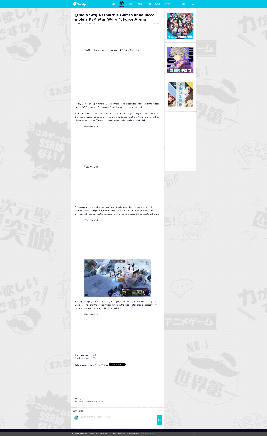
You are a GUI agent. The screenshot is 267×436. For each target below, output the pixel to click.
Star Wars (99, 401)
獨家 (140, 4)
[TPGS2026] (122, 4)
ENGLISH (167, 4)
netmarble (90, 401)
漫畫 (149, 4)
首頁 (113, 4)
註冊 (183, 4)
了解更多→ (152, 434)
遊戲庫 (157, 4)
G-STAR (81, 401)
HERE (93, 355)
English (80, 399)
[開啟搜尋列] (175, 4)
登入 (193, 4)
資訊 (130, 4)
